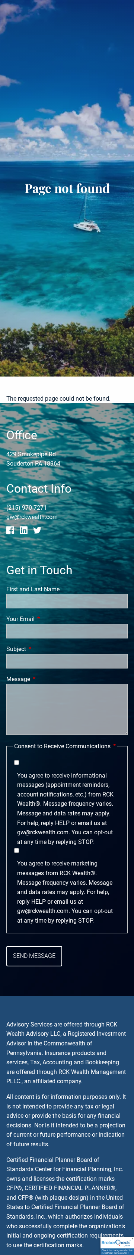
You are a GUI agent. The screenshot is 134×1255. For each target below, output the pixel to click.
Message (46, 679)
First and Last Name (33, 589)
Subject (44, 649)
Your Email (48, 618)
